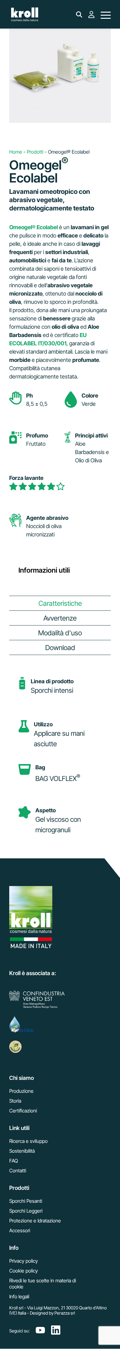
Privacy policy (23, 1261)
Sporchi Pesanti (25, 1201)
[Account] (91, 18)
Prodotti (35, 152)
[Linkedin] (55, 1330)
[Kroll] (24, 15)
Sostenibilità (22, 1151)
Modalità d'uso (60, 633)
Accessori (19, 1230)
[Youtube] (40, 1331)
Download (60, 647)
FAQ (13, 1161)
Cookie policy (23, 1271)
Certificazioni (23, 1111)
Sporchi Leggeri (25, 1211)
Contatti (17, 1170)
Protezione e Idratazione (35, 1221)
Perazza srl (64, 1313)
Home (15, 152)
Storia (15, 1101)
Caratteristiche (60, 603)
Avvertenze (60, 618)
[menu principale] (106, 15)
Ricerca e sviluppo (28, 1141)
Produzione (21, 1091)
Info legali (19, 1296)
